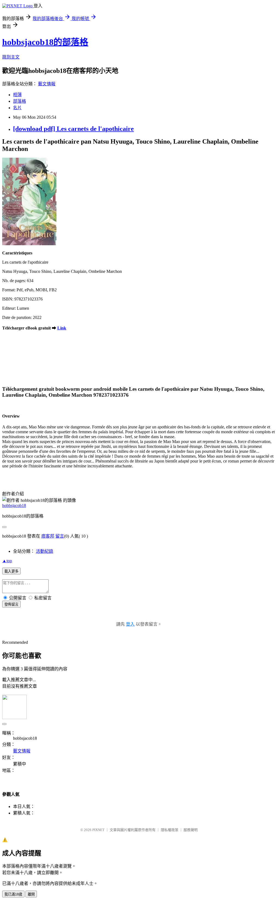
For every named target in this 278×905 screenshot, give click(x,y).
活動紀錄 (44, 551)
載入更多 (11, 571)
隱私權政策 (169, 830)
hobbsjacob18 (14, 505)
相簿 (17, 94)
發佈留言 (11, 604)
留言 (59, 536)
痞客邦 (47, 536)
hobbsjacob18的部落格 (45, 42)
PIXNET (98, 830)
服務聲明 (191, 830)
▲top (7, 560)
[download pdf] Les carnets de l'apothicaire (73, 128)
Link (61, 328)
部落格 (19, 101)
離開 (31, 894)
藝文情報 (46, 84)
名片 (17, 107)
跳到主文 (11, 57)
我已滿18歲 (13, 894)
